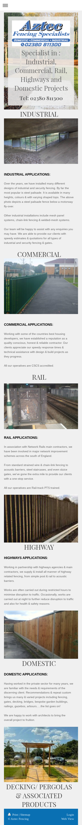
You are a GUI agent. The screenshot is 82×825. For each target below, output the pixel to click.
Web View (67, 818)
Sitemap (25, 814)
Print (15, 814)
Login (70, 814)
